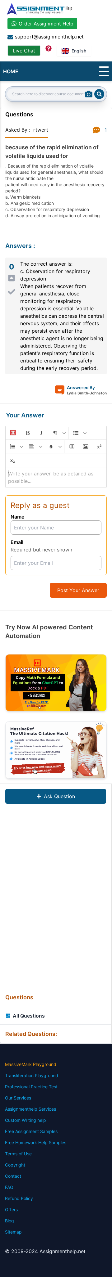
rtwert (40, 130)
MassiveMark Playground (30, 1064)
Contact (13, 1176)
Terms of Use (18, 1153)
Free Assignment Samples (31, 1131)
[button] (12, 433)
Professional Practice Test (31, 1086)
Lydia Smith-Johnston (87, 393)
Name (17, 517)
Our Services (18, 1097)
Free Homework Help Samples (35, 1142)
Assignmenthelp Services (30, 1109)
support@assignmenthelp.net (49, 37)
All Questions (29, 1016)
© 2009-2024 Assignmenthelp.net (45, 1251)
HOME (10, 71)
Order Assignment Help (46, 23)
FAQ (9, 1187)
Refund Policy (19, 1198)
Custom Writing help (25, 1120)
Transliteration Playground (31, 1075)
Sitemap (13, 1231)
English (79, 50)
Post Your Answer (78, 590)
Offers (11, 1209)
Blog (9, 1220)
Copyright (15, 1164)
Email (17, 542)
